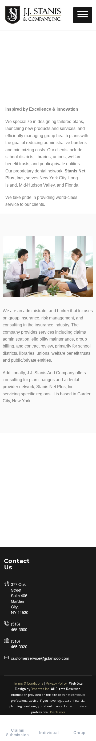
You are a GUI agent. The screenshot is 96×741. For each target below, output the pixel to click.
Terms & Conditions (28, 683)
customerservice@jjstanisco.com (40, 658)
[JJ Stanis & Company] (33, 14)
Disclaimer (57, 712)
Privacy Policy (56, 683)
